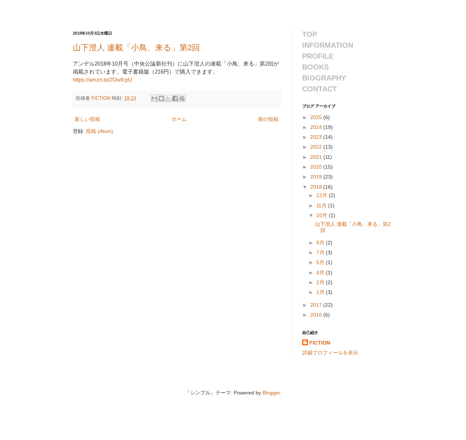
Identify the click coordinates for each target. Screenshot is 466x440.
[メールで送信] (154, 98)
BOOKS (315, 67)
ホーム (179, 119)
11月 (322, 205)
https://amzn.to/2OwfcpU (102, 79)
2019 (316, 177)
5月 (321, 262)
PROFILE (317, 56)
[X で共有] (168, 98)
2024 (316, 127)
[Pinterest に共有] (182, 98)
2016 (316, 315)
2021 (316, 157)
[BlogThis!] (161, 98)
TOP (309, 34)
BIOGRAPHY (324, 78)
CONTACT (319, 89)
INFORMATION (327, 45)
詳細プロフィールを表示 (330, 352)
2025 (316, 117)
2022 (316, 147)
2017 (316, 305)
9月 (321, 242)
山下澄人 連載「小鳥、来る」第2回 (136, 47)
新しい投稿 (87, 119)
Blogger (271, 393)
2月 (321, 282)
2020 (316, 167)
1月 (321, 292)
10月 (322, 215)
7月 (321, 252)
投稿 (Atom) (99, 131)
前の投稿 (268, 119)
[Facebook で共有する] (175, 98)
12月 (322, 195)
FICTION (319, 343)
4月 (321, 272)
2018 (316, 187)
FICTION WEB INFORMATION (148, 10)
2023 (316, 137)
